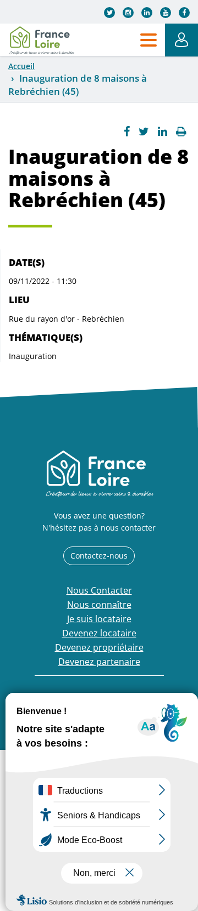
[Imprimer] (181, 131)
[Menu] (148, 40)
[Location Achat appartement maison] (41, 40)
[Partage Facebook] (126, 131)
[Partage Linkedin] (162, 131)
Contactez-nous (99, 555)
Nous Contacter (99, 590)
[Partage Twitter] (144, 131)
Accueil (21, 66)
